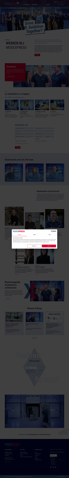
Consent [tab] (19, 234)
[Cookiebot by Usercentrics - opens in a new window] (51, 231)
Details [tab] (34, 234)
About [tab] (50, 234)
